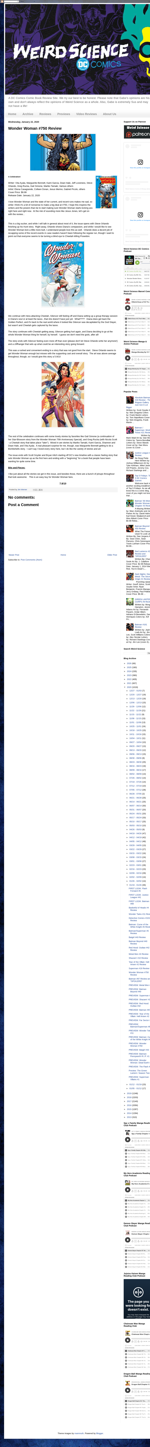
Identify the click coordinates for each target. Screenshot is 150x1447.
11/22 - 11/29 (135, 710)
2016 (129, 1105)
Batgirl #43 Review (137, 937)
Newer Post (14, 555)
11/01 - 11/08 (135, 722)
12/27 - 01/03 (135, 691)
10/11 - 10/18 (135, 734)
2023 (129, 675)
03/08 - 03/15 (135, 857)
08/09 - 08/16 (135, 770)
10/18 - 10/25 (135, 730)
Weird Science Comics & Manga (135, 189)
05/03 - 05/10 (135, 825)
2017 (129, 1101)
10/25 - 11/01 (135, 726)
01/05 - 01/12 (135, 1088)
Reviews (45, 114)
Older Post (112, 555)
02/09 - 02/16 (135, 873)
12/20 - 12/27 (135, 694)
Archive (27, 114)
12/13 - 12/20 (135, 698)
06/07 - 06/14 (135, 806)
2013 (129, 1117)
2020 (129, 687)
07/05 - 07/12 (135, 790)
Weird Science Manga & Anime (135, 241)
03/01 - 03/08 (135, 861)
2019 (129, 1093)
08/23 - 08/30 (135, 762)
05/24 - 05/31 (135, 813)
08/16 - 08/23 (135, 766)
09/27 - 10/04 (135, 742)
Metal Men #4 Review (138, 954)
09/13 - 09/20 (135, 750)
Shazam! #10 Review (138, 958)
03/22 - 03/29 (135, 849)
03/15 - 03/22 (135, 853)
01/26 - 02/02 (135, 881)
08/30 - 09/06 (135, 758)
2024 (129, 671)
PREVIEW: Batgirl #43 (139, 1050)
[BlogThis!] (36, 490)
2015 (129, 1109)
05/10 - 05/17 (135, 821)
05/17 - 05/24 (135, 817)
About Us (109, 114)
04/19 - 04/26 (135, 833)
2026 (129, 663)
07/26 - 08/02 (135, 778)
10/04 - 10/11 (135, 738)
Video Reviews (86, 114)
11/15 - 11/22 (135, 714)
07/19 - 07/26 (135, 782)
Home (12, 114)
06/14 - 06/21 (135, 802)
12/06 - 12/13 (135, 702)
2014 (129, 1113)
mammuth (79, 1433)
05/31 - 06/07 (135, 810)
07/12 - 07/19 (135, 786)
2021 (129, 683)
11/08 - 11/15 (135, 718)
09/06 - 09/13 (135, 754)
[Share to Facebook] (40, 490)
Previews (63, 114)
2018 (129, 1097)
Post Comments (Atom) (31, 560)
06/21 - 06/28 (135, 798)
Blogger (99, 1433)
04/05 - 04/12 (135, 841)
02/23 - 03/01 (135, 865)
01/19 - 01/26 (135, 885)
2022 (129, 679)
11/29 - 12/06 (135, 706)
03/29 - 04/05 (135, 845)
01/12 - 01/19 (135, 1084)
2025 (129, 667)
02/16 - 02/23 (135, 869)
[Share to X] (38, 490)
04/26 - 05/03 (135, 829)
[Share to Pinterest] (42, 490)
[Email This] (34, 490)
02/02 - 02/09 (135, 877)
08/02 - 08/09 (135, 774)
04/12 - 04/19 (135, 837)
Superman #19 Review (139, 968)
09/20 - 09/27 (135, 746)
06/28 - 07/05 (135, 794)
